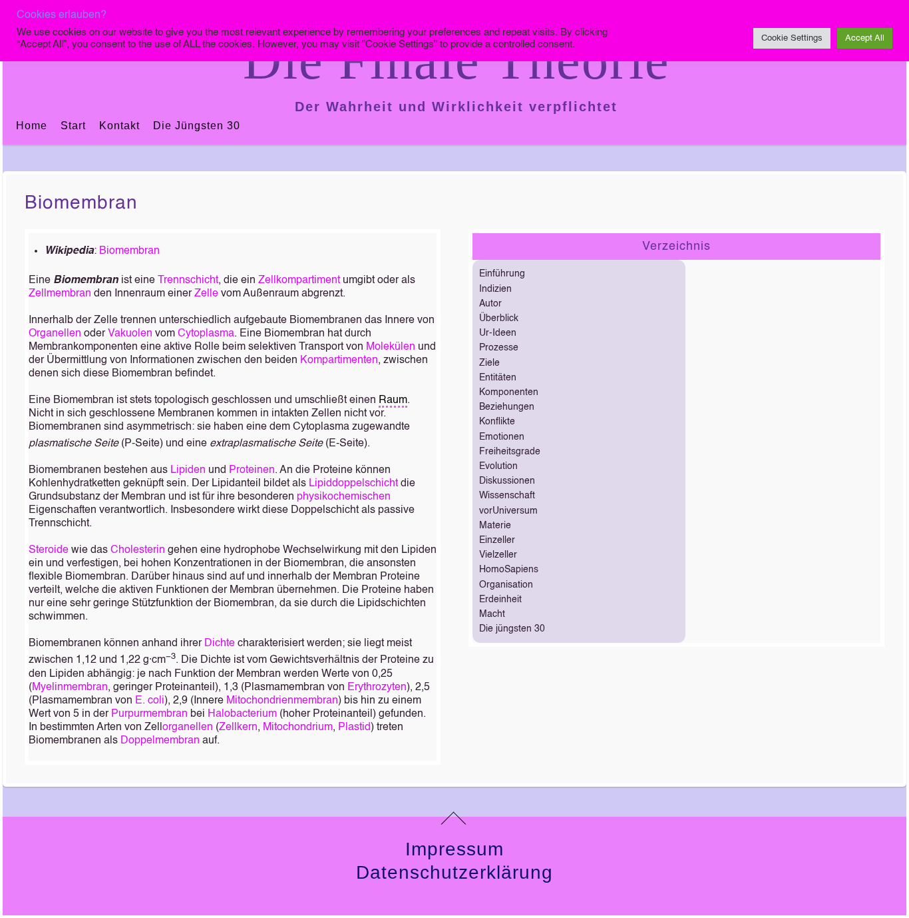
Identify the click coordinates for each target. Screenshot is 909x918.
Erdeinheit (500, 599)
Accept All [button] (864, 38)
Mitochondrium (298, 727)
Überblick (498, 318)
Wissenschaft (507, 495)
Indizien (495, 289)
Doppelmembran (160, 740)
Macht (492, 614)
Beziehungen (506, 407)
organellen (187, 727)
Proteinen (252, 470)
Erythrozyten (377, 687)
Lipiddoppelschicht (353, 483)
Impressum (454, 849)
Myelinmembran (70, 687)
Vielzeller (498, 555)
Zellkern (238, 727)
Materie (495, 525)
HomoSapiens (508, 569)
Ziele (489, 363)
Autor (490, 303)
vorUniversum (508, 511)
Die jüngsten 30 (196, 125)
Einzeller (497, 540)
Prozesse (498, 347)
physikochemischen (344, 497)
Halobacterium (242, 714)
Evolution (498, 466)
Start (73, 125)
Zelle (206, 293)
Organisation (506, 585)
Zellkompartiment (299, 280)
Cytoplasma (206, 333)
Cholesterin (137, 550)
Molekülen (390, 347)
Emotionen (501, 437)
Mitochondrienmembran (282, 700)
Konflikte (497, 421)
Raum (393, 400)
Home (31, 125)
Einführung (502, 273)
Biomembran (81, 203)
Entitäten (497, 377)
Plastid (354, 727)
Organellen (55, 333)
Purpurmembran (149, 714)
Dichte (219, 643)
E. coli (149, 700)
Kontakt (119, 125)
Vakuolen (130, 333)
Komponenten (508, 392)
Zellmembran (60, 293)
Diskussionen (507, 481)
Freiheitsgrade (509, 451)
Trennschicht (188, 280)
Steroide (49, 550)
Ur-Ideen (497, 333)
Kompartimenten (339, 360)
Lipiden (188, 470)
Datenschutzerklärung (454, 872)
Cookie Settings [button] (791, 38)
